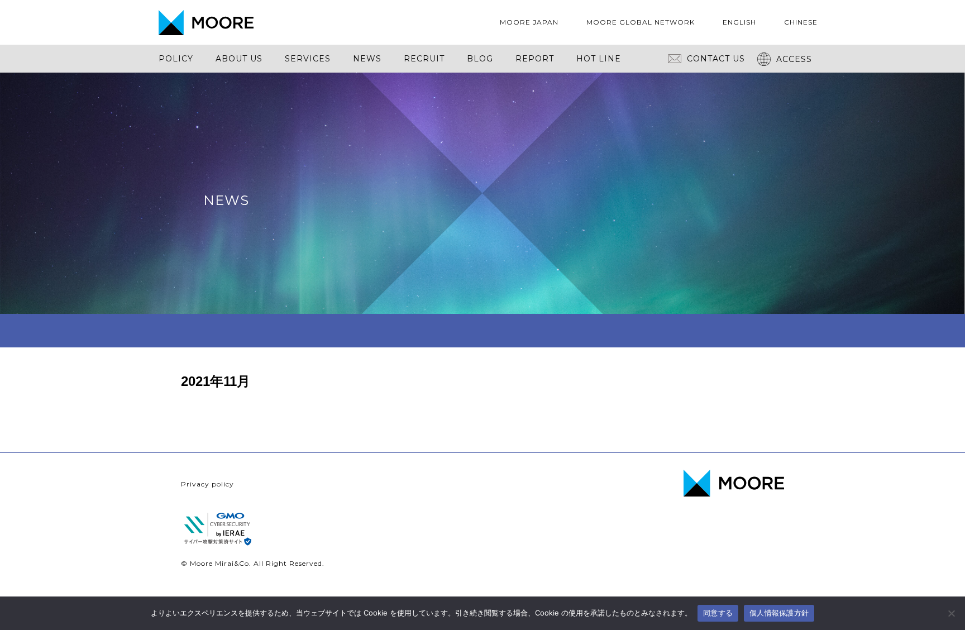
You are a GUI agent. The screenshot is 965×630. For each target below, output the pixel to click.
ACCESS (794, 59)
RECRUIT (424, 59)
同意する (718, 612)
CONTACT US (716, 59)
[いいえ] (951, 613)
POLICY (176, 59)
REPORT (534, 59)
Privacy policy (207, 484)
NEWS (367, 59)
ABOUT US (239, 59)
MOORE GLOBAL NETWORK (640, 22)
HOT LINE (598, 59)
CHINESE (801, 22)
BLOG (480, 59)
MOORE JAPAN (529, 22)
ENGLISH (739, 22)
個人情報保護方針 (779, 612)
